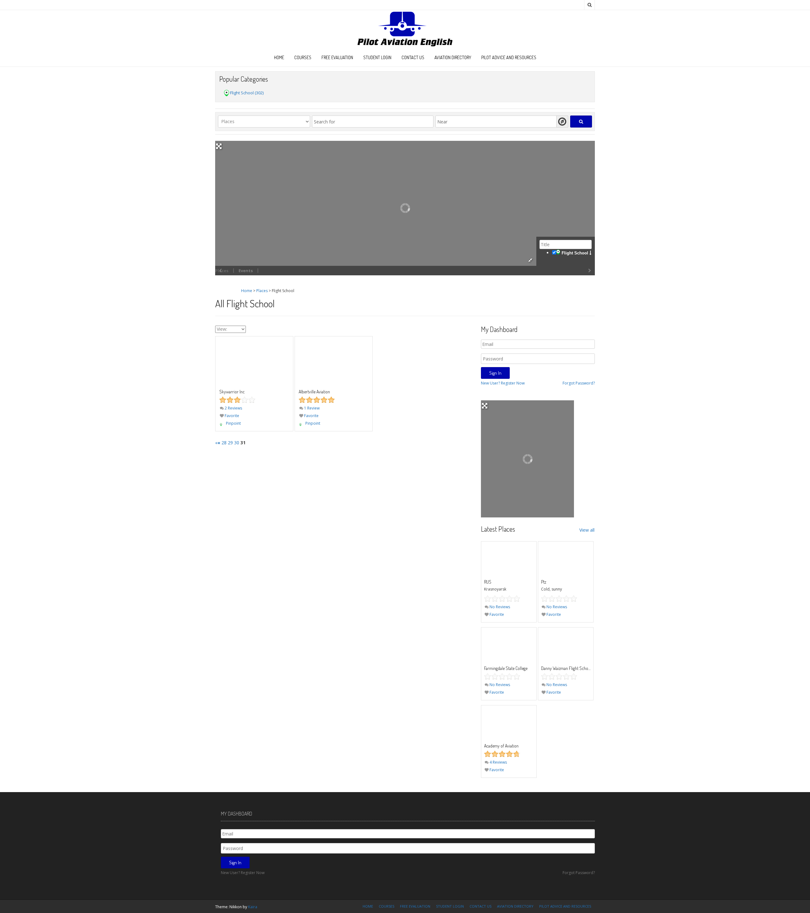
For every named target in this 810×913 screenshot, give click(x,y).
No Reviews (499, 607)
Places (262, 290)
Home (279, 57)
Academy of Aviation (501, 745)
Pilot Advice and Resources (508, 57)
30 (236, 443)
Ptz (543, 582)
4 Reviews (498, 762)
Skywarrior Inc (232, 391)
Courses (302, 57)
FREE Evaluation (337, 57)
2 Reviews (233, 408)
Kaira (252, 907)
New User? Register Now (503, 383)
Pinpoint (233, 423)
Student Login (377, 57)
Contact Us (413, 57)
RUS (487, 582)
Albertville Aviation (314, 391)
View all (587, 530)
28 (224, 443)
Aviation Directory (452, 57)
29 (230, 443)
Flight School (575, 253)
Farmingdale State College (505, 668)
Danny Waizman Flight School (566, 668)
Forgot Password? (579, 383)
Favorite (231, 415)
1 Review (311, 408)
